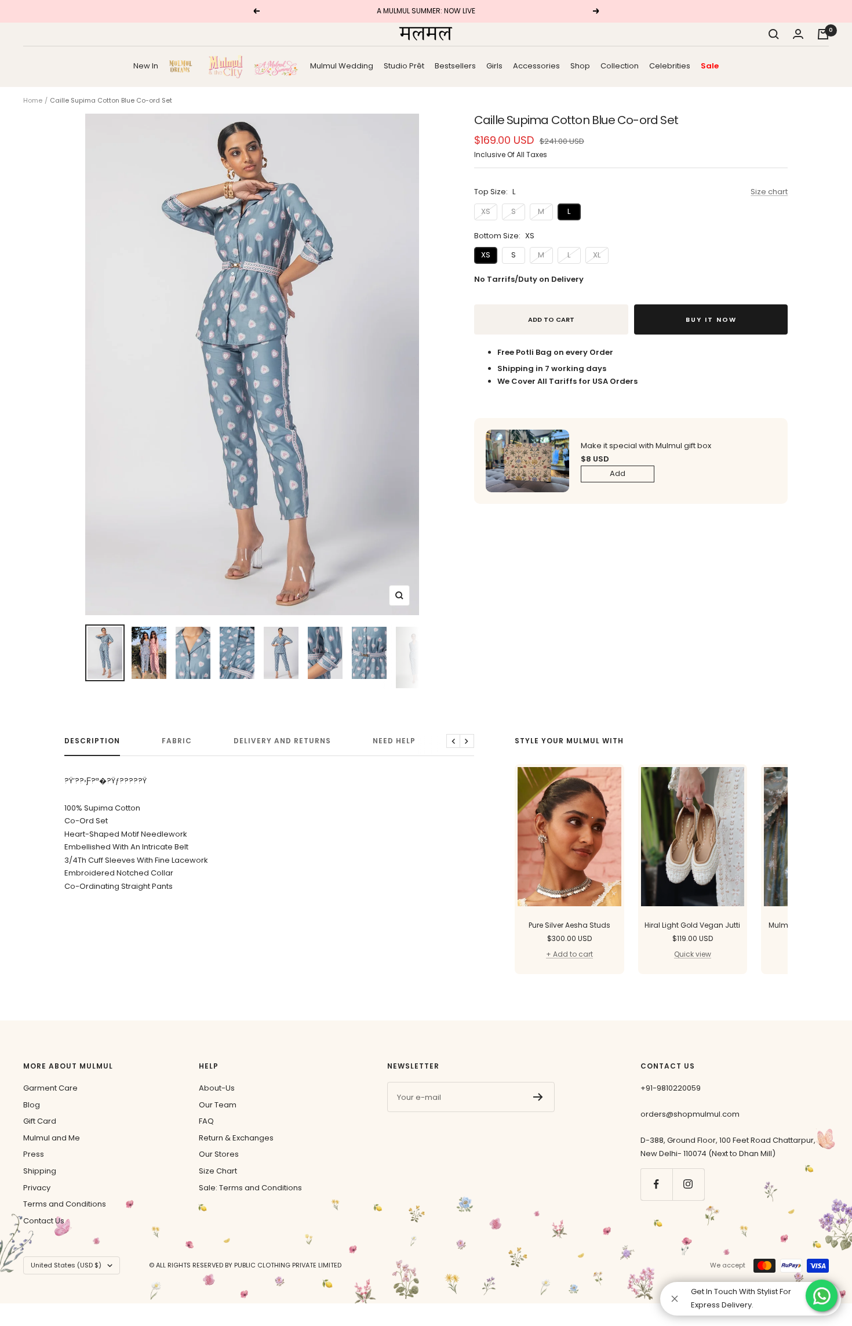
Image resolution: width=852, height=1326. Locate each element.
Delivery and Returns (282, 741)
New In (145, 65)
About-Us (217, 1088)
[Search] (774, 34)
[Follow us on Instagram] (688, 1184)
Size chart (769, 191)
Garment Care (50, 1088)
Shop (580, 65)
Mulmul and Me (51, 1137)
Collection (619, 65)
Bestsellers (455, 65)
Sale (710, 65)
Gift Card (39, 1121)
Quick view (692, 954)
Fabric (177, 741)
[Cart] (823, 34)
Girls (494, 65)
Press (33, 1154)
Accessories (536, 65)
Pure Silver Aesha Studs (569, 925)
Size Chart (218, 1170)
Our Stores (219, 1154)
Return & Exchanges (236, 1137)
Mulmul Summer (276, 65)
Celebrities (669, 65)
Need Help (394, 741)
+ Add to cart (569, 954)
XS (485, 211)
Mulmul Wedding (341, 65)
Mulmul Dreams (183, 65)
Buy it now (711, 319)
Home (32, 100)
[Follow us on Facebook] (656, 1184)
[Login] (798, 34)
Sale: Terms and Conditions (250, 1187)
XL (596, 254)
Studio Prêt (404, 65)
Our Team (217, 1104)
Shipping (39, 1170)
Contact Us (43, 1220)
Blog (31, 1104)
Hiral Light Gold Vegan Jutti (692, 925)
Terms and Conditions (64, 1203)
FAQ (206, 1121)
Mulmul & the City (225, 66)
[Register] (538, 1097)
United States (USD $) (66, 1265)
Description (92, 741)
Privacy (36, 1187)
